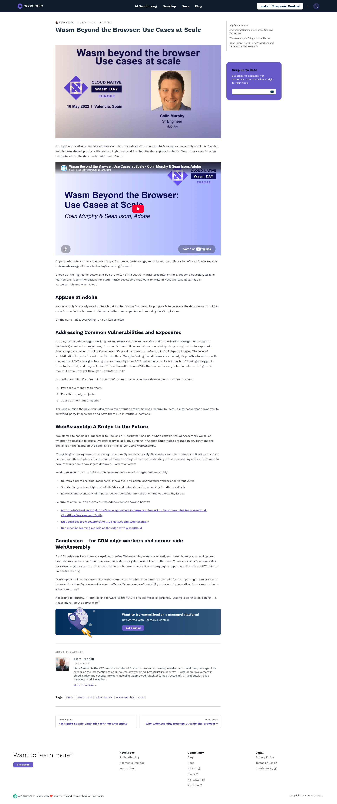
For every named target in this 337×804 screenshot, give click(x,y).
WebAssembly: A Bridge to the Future (249, 38)
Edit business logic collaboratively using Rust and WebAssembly (105, 521)
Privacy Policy (265, 757)
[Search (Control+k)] (316, 6)
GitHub (192, 768)
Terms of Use (264, 762)
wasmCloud (85, 697)
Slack (191, 774)
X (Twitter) (194, 779)
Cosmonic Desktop (132, 762)
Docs (186, 6)
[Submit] (272, 91)
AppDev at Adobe (238, 25)
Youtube (193, 785)
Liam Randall (84, 659)
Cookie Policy (264, 768)
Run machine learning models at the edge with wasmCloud (101, 528)
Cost (141, 697)
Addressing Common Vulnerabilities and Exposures (251, 32)
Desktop (169, 6)
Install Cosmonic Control (280, 6)
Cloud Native (104, 697)
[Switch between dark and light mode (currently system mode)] (308, 6)
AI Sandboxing (146, 6)
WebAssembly (125, 697)
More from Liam (85, 685)
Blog (198, 6)
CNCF (69, 697)
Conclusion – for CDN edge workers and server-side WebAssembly (251, 45)
